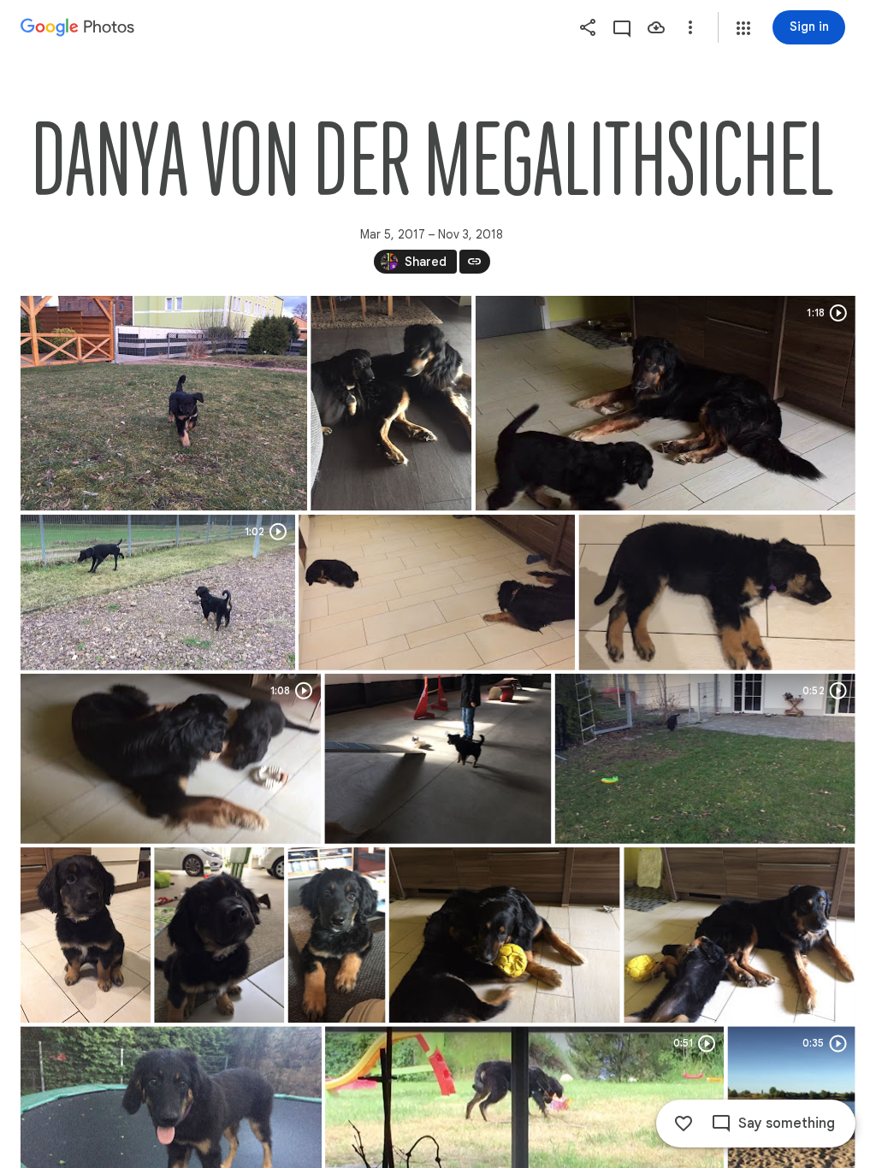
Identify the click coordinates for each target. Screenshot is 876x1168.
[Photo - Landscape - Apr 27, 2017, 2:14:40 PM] (504, 935)
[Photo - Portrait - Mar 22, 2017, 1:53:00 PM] (337, 935)
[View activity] (622, 27)
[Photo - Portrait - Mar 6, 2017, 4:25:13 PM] (391, 403)
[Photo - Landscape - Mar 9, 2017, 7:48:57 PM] (437, 592)
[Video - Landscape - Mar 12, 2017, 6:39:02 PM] (705, 759)
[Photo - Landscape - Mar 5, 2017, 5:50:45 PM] (164, 403)
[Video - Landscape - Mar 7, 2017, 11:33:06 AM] (665, 403)
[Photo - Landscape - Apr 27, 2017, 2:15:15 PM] (739, 935)
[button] (743, 28)
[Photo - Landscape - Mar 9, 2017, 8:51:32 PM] (717, 592)
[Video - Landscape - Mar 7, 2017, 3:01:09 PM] (158, 592)
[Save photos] (656, 27)
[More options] (690, 27)
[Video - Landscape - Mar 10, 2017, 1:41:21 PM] (171, 759)
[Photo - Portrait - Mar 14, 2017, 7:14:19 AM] (86, 935)
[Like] (683, 1123)
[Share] (588, 27)
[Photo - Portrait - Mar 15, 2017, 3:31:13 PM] (219, 935)
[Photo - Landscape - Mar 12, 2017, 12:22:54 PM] (437, 759)
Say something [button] (786, 1123)
